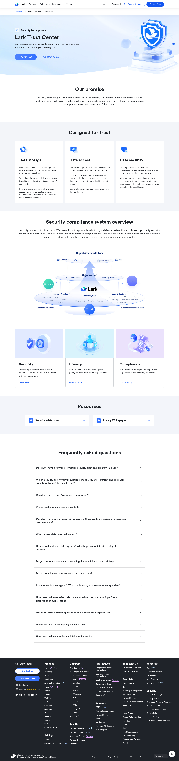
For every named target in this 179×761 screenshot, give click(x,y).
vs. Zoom (74, 712)
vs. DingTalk (75, 709)
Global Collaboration (132, 717)
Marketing (100, 722)
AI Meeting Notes (52, 683)
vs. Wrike (74, 705)
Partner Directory (77, 740)
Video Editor (123, 757)
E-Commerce (128, 683)
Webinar (48, 698)
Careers (73, 744)
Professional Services (132, 739)
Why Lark (74, 668)
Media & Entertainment (133, 702)
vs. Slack (73, 679)
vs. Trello (74, 701)
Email (46, 687)
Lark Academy (153, 679)
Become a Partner (77, 736)
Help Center (152, 675)
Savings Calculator (52, 743)
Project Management (105, 711)
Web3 (125, 743)
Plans (46, 739)
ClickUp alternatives (104, 691)
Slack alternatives (103, 680)
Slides (47, 702)
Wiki (46, 713)
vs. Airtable (75, 698)
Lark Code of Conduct (156, 709)
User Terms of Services (157, 706)
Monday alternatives (105, 688)
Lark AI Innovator (77, 732)
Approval (48, 709)
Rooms (47, 694)
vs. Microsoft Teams (78, 675)
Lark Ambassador (77, 728)
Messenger (49, 672)
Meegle (47, 716)
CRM (98, 707)
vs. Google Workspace (79, 672)
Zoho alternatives (103, 684)
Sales (98, 718)
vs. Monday (75, 683)
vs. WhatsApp (76, 694)
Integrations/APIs (130, 671)
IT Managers (101, 729)
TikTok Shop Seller (109, 757)
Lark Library (152, 683)
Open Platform (50, 727)
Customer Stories (154, 672)
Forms (47, 720)
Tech (125, 725)
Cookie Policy (152, 713)
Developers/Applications (133, 668)
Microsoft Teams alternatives (103, 675)
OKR (46, 724)
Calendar (48, 705)
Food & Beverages (130, 732)
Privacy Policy (153, 698)
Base (46, 668)
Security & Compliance (157, 695)
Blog (148, 668)
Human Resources (103, 715)
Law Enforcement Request (158, 720)
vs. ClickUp (75, 687)
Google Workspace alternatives (104, 669)
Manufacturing (129, 694)
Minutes (47, 691)
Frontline (126, 721)
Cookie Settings (153, 717)
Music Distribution (138, 757)
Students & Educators (105, 726)
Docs (46, 675)
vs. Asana (74, 690)
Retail (125, 687)
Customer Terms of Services (159, 702)
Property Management (132, 691)
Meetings (48, 679)
